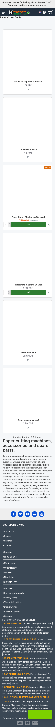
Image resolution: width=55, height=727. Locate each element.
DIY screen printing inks (30, 662)
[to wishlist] (28, 89)
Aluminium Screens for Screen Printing (20, 646)
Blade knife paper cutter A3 (28, 81)
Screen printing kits (34, 630)
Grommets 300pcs (28, 149)
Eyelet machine (28, 352)
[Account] (43, 12)
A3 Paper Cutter (17, 701)
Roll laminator (8, 693)
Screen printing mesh (39, 633)
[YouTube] (41, 514)
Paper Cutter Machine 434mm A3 (28, 217)
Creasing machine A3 (28, 420)
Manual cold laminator (39, 687)
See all (5, 636)
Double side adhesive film (28, 693)
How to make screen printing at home (31, 643)
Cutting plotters (19, 708)
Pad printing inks (38, 674)
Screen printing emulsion (40, 652)
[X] (20, 514)
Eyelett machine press (38, 708)
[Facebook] (13, 514)
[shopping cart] (50, 12)
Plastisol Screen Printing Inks (32, 667)
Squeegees (18, 630)
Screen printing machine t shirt (38, 623)
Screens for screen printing (15, 633)
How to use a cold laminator (37, 691)
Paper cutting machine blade (15, 711)
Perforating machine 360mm (28, 285)
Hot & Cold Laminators (12, 691)
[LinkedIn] (34, 514)
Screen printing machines (14, 627)
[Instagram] (27, 514)
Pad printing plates (22, 678)
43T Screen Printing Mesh (25, 649)
